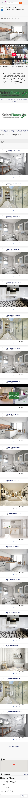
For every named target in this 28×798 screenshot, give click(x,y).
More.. (23, 177)
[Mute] (25, 58)
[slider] (13, 58)
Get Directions (24, 774)
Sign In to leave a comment (10, 141)
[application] (14, 52)
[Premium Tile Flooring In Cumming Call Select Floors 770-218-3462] (14, 31)
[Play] (0, 58)
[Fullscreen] (27, 58)
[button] (14, 51)
